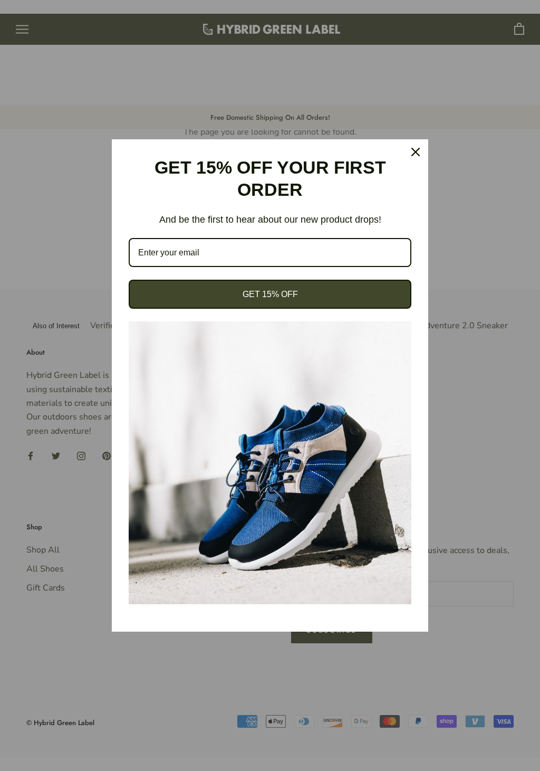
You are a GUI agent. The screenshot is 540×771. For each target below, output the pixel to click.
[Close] (415, 152)
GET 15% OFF (270, 294)
